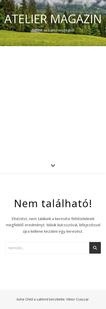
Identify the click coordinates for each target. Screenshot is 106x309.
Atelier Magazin (53, 18)
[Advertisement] (53, 102)
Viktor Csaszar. (78, 299)
